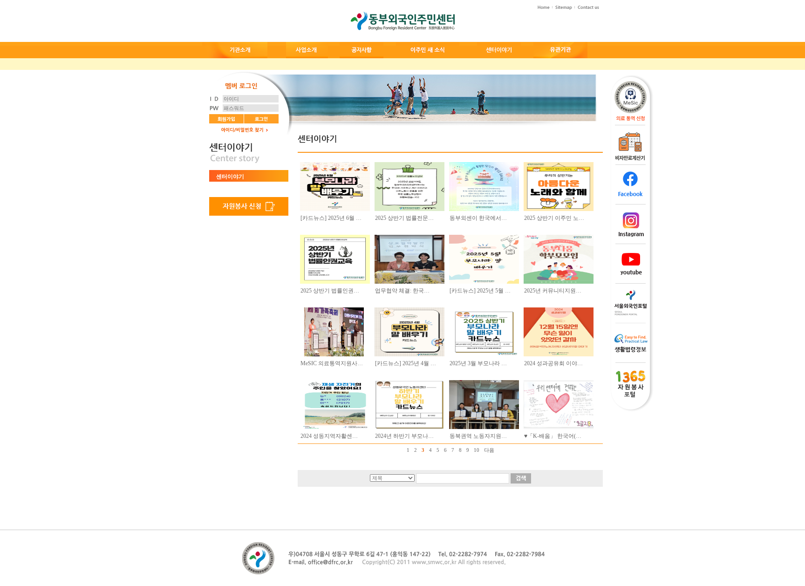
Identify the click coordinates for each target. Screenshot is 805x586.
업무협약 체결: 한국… (402, 290)
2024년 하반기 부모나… (404, 436)
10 (476, 450)
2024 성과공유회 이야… (553, 363)
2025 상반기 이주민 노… (554, 218)
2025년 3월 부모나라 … (478, 363)
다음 (489, 450)
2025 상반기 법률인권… (329, 290)
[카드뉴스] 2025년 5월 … (480, 290)
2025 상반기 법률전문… (404, 218)
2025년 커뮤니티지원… (552, 290)
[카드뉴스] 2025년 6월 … (331, 218)
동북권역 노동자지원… (478, 436)
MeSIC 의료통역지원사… (331, 363)
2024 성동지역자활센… (329, 436)
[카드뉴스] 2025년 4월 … (405, 363)
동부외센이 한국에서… (478, 218)
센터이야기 (230, 176)
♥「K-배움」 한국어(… (552, 436)
